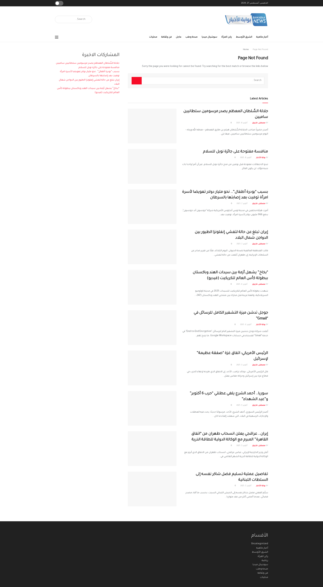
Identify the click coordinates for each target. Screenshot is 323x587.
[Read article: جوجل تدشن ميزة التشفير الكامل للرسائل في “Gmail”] (152, 327)
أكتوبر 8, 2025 (242, 123)
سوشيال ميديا (209, 37)
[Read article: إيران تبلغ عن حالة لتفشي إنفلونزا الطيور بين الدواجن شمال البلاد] (152, 247)
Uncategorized (259, 544)
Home (246, 50)
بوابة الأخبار (260, 158)
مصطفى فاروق (258, 123)
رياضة (265, 560)
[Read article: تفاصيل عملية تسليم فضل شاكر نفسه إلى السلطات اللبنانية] (152, 489)
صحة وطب (191, 37)
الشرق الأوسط (244, 37)
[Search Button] (59, 19)
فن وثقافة (166, 37)
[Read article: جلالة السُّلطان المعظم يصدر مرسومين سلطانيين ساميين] (152, 126)
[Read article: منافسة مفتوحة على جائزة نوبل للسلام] (152, 166)
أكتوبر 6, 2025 (242, 284)
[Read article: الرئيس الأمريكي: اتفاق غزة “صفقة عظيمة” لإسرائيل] (152, 368)
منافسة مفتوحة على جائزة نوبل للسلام (235, 152)
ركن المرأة (226, 37)
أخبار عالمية (262, 37)
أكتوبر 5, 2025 (242, 365)
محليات (153, 37)
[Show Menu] (56, 37)
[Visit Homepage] (246, 19)
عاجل (178, 37)
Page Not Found (260, 50)
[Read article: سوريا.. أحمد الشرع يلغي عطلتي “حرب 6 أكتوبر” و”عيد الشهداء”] (152, 408)
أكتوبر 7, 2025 (242, 204)
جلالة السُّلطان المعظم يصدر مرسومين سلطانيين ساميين (87, 63)
